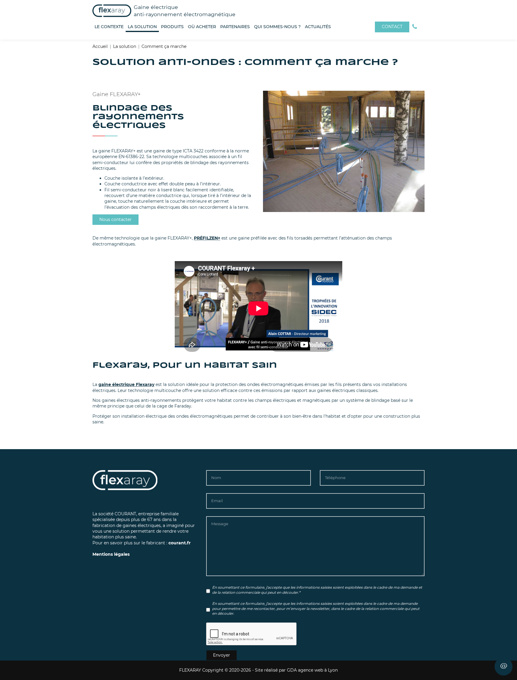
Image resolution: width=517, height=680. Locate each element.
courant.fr (179, 543)
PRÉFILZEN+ (207, 238)
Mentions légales (111, 554)
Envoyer (221, 655)
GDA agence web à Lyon (312, 670)
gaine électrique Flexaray (126, 384)
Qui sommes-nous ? (277, 26)
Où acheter (202, 26)
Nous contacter (115, 219)
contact (392, 26)
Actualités (318, 26)
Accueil (100, 46)
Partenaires (235, 26)
